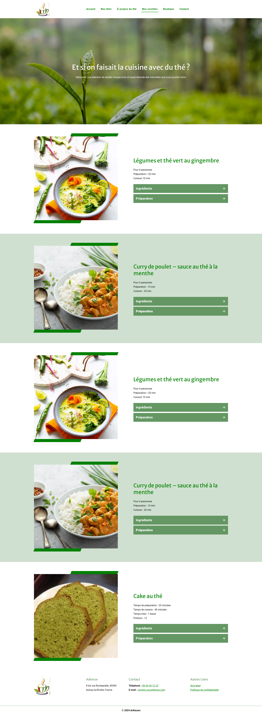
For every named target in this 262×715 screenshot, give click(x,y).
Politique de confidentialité (204, 689)
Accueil (90, 9)
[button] (180, 188)
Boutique (168, 9)
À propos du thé (127, 9)
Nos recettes (150, 9)
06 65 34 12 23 (150, 685)
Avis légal (195, 685)
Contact (184, 9)
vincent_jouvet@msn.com (151, 689)
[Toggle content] (224, 188)
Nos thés (106, 9)
